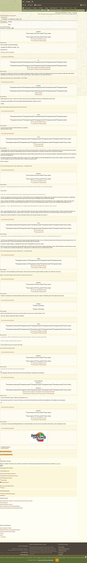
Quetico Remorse (4, 502)
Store (75, 8)
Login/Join (74, 12)
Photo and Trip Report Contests (8, 473)
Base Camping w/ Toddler (5, 528)
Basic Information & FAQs (64, 548)
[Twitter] (78, 10)
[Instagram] (83, 10)
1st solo (2, 533)
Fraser (1, 535)
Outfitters (41, 8)
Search (69, 12)
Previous (10, 82)
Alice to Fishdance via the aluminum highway (10, 506)
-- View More (3, 536)
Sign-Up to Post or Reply (6, 451)
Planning (34, 8)
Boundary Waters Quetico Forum (8, 15)
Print (2, 56)
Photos (65, 8)
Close (1, 465)
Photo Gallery (61, 547)
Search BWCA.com (5, 470)
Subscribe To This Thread (7, 454)
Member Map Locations (6, 477)
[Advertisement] (9, 516)
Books (61, 8)
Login (25, 5)
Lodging (46, 8)
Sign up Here (57, 463)
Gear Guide (61, 552)
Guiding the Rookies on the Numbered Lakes (10, 529)
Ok (57, 560)
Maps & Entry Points (53, 8)
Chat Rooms (58, 12)
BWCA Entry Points (62, 550)
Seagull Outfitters (5, 448)
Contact (60, 10)
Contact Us (84, 5)
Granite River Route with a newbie (7, 531)
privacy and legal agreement (46, 560)
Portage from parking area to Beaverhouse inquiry (11, 507)
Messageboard (38, 5)
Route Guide (4, 480)
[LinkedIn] (81, 10)
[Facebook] (76, 10)
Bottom (6, 56)
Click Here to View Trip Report (7, 52)
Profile (28, 1)
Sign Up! (30, 5)
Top (4, 82)
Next (13, 56)
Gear (70, 8)
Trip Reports (4, 17)
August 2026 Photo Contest (6, 504)
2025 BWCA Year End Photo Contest (9, 475)
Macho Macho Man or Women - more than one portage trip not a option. (16, 500)
